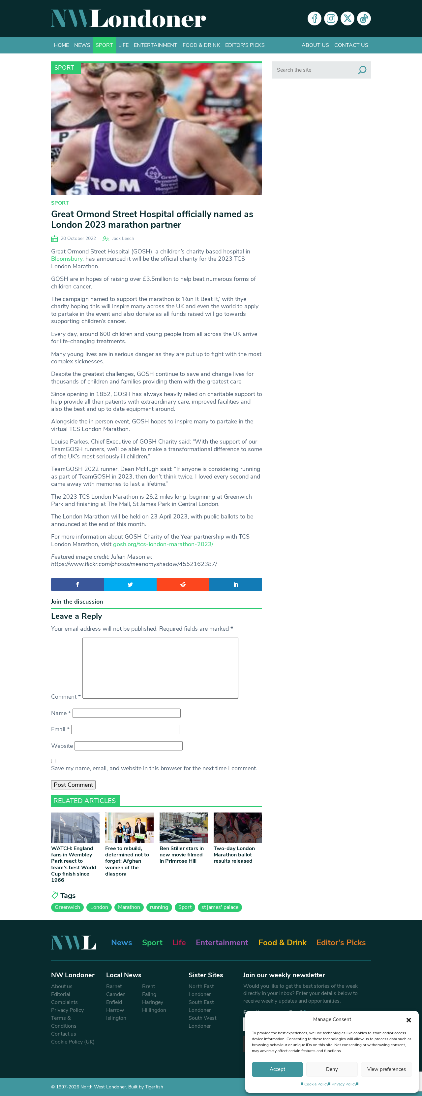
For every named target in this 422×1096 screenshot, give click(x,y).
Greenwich (67, 907)
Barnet (114, 986)
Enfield (114, 1002)
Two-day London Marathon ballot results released (234, 855)
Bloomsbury (66, 259)
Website (62, 745)
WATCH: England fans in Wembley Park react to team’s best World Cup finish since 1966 (73, 864)
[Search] (362, 70)
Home (61, 45)
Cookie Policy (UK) (73, 1042)
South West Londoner (202, 1022)
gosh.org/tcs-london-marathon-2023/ (163, 544)
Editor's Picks (245, 45)
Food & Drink (201, 45)
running (159, 907)
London (99, 907)
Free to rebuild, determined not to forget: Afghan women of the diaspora (127, 861)
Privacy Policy (344, 1084)
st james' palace (219, 907)
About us (315, 45)
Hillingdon (154, 1010)
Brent (148, 986)
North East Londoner (201, 990)
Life (123, 45)
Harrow (115, 1010)
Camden (116, 994)
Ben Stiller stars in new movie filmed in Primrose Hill (182, 855)
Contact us (351, 45)
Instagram (331, 18)
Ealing (149, 994)
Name (61, 713)
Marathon (129, 907)
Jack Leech (123, 238)
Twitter (347, 18)
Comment (66, 696)
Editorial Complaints (64, 998)
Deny (332, 1069)
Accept (277, 1069)
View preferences (386, 1069)
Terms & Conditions (63, 1022)
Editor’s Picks (341, 943)
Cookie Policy (316, 1084)
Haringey (152, 1002)
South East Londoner (201, 1006)
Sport (104, 45)
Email (60, 729)
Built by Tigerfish (145, 1087)
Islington (116, 1018)
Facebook (314, 18)
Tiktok (364, 18)
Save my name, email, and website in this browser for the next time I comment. (154, 768)
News (82, 45)
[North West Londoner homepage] (128, 18)
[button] (409, 1019)
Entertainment (155, 45)
